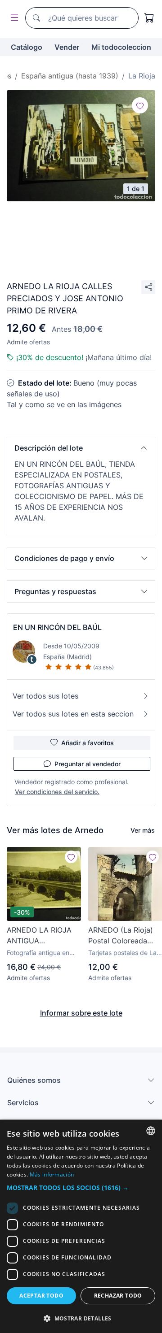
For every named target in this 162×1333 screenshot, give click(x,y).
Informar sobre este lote (81, 1012)
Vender (66, 47)
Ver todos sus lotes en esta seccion (73, 713)
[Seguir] (140, 105)
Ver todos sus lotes (45, 695)
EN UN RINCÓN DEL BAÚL (57, 627)
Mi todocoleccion (121, 47)
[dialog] (81, 1226)
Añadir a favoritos (87, 743)
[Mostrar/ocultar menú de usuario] (12, 18)
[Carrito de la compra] (149, 18)
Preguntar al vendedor (87, 764)
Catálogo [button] (26, 47)
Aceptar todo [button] (41, 1295)
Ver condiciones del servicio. (57, 791)
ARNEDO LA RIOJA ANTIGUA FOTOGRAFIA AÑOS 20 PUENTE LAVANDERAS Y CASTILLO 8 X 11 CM (42, 935)
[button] (81, 448)
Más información (52, 1174)
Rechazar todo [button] (118, 1295)
